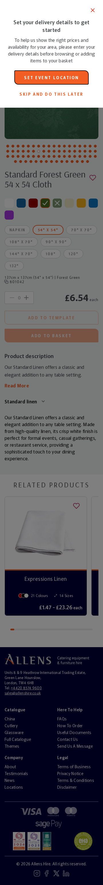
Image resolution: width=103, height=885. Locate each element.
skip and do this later (51, 94)
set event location (51, 77)
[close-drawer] (92, 10)
